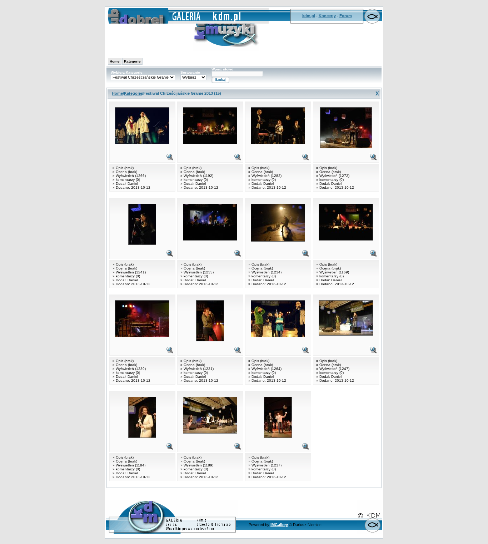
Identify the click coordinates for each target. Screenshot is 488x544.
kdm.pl (308, 16)
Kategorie (132, 61)
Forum (345, 16)
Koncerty (327, 16)
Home (115, 61)
